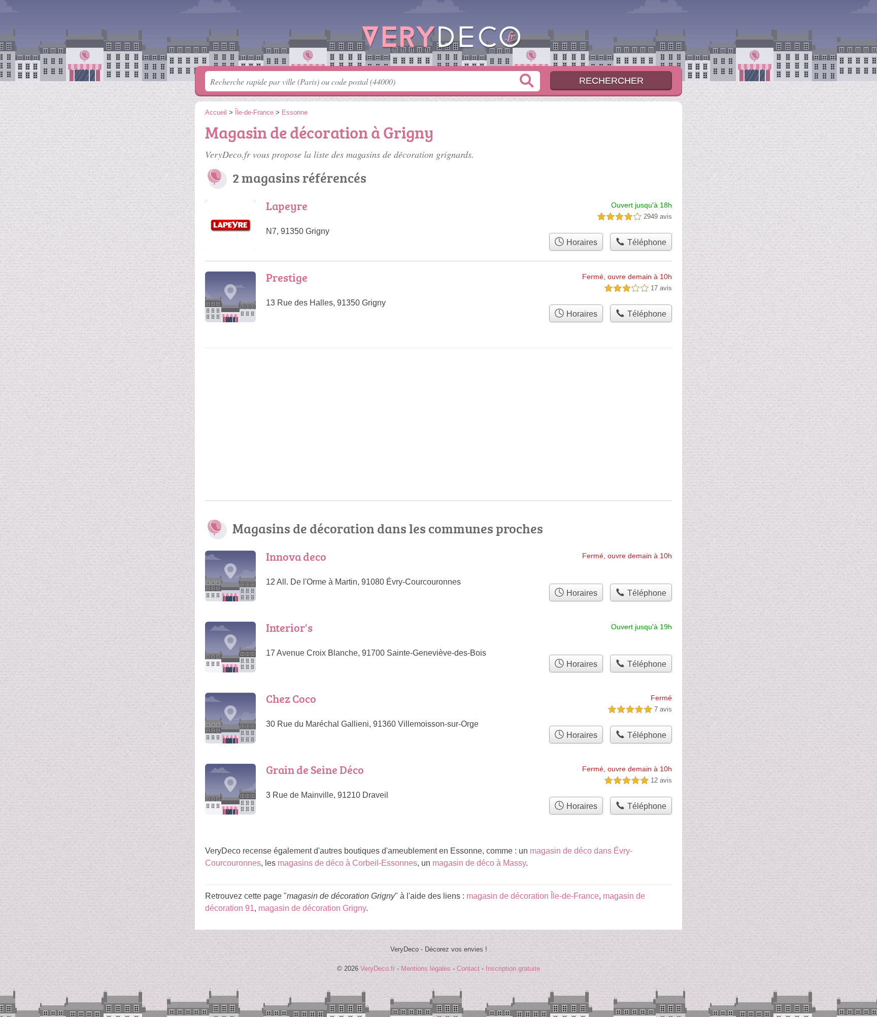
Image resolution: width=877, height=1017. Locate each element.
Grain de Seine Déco (315, 769)
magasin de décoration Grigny (312, 908)
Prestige (287, 277)
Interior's (289, 627)
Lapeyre (287, 206)
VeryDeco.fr (438, 36)
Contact (468, 968)
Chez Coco (291, 698)
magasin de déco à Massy (479, 863)
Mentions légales (426, 968)
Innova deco (296, 556)
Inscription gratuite (513, 968)
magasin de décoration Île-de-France (532, 896)
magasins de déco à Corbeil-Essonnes (347, 863)
